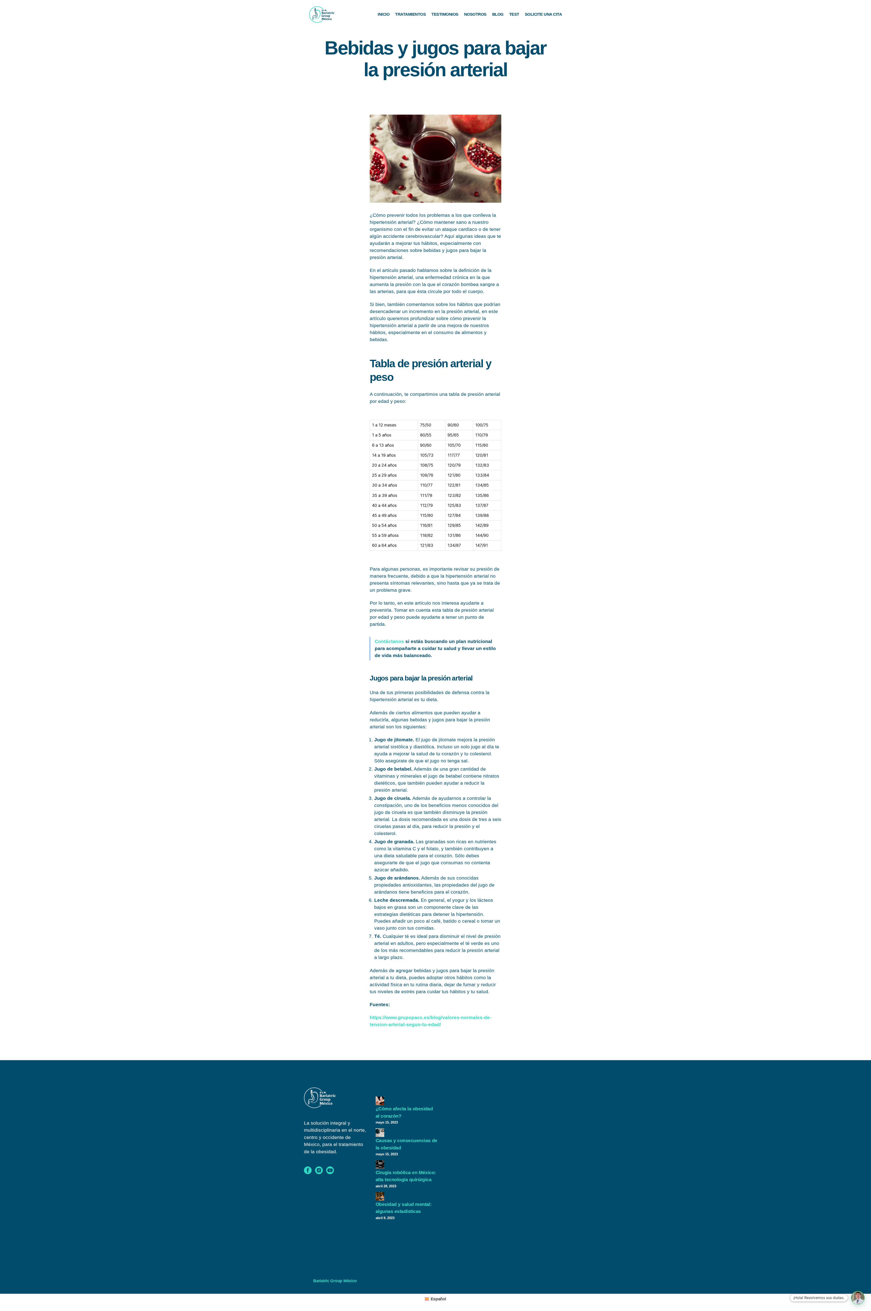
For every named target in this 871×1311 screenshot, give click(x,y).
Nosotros (475, 14)
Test (514, 14)
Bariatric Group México (335, 1281)
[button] (858, 1298)
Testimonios (444, 14)
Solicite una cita (543, 14)
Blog (498, 14)
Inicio (383, 14)
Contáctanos (389, 641)
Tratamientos (410, 14)
